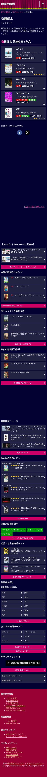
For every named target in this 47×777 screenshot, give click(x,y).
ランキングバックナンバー (16, 737)
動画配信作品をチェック (23, 383)
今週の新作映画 (12, 701)
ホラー (26, 641)
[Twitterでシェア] (27, 132)
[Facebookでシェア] (19, 132)
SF (3, 636)
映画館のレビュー (13, 724)
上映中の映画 (11, 698)
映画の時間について (22, 670)
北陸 (26, 606)
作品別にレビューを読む (15, 710)
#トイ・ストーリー (34, 530)
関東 (26, 593)
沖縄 (26, 615)
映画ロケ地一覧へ (22, 651)
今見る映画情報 (12, 755)
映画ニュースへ (22, 453)
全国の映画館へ (22, 621)
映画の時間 (5, 12)
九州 (3, 615)
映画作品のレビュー (14, 708)
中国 (3, 610)
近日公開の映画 (12, 703)
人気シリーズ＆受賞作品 (15, 706)
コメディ (5, 641)
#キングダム (6, 534)
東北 (26, 601)
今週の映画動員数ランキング (12, 305)
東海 (26, 597)
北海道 (4, 601)
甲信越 (4, 606)
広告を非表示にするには (34, 207)
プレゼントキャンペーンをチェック (23, 267)
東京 (3, 593)
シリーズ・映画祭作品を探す (22, 538)
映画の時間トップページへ (12, 680)
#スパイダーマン (8, 530)
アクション (6, 632)
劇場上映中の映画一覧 (23, 344)
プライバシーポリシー (35, 763)
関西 (3, 597)
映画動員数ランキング (15, 734)
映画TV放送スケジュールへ (23, 577)
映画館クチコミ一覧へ (23, 647)
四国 (26, 610)
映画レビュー (23, 518)
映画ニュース (11, 747)
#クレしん (20, 530)
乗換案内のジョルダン (16, 763)
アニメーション (30, 632)
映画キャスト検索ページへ (12, 676)
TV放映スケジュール (14, 752)
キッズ (26, 636)
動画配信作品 (11, 750)
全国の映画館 (11, 721)
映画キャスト (18, 12)
